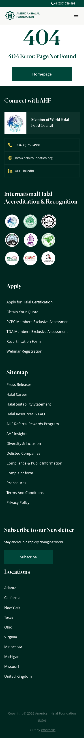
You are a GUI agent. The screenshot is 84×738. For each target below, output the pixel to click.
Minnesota (13, 646)
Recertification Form (23, 341)
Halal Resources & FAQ (25, 414)
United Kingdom (18, 676)
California (12, 597)
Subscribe (28, 556)
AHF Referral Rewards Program (32, 423)
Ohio (8, 627)
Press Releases (19, 384)
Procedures (16, 482)
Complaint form (19, 473)
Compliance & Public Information (34, 463)
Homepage (42, 74)
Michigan (11, 656)
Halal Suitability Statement (28, 404)
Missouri (11, 666)
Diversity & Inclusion (23, 443)
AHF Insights (16, 433)
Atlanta (10, 587)
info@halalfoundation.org (34, 158)
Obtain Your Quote (22, 311)
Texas (8, 617)
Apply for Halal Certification (29, 302)
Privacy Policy (17, 502)
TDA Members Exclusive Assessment (37, 331)
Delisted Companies (23, 453)
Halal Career (16, 394)
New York (12, 607)
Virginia (10, 637)
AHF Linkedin (24, 171)
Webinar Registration (24, 351)
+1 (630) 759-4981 (65, 3)
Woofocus (48, 730)
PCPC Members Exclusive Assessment (38, 321)
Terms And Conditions (25, 492)
